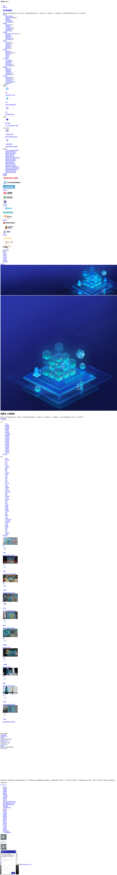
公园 (6, 480)
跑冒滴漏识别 (8, 24)
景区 (6, 478)
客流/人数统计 (8, 39)
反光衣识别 (7, 42)
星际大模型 (5, 806)
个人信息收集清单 (7, 832)
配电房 (6, 515)
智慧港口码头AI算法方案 (10, 172)
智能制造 (5, 23)
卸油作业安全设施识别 (10, 17)
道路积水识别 (8, 68)
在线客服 (2, 737)
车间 (6, 502)
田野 (6, 477)
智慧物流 (7, 447)
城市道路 (7, 459)
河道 (6, 528)
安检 (6, 484)
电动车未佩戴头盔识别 (10, 81)
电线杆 (6, 505)
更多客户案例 (6, 250)
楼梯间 (6, 525)
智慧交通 (5, 76)
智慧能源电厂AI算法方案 (11, 166)
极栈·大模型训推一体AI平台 (9, 803)
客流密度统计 (8, 35)
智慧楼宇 (7, 445)
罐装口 (6, 507)
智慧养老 (7, 450)
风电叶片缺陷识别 (9, 16)
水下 (6, 531)
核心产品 (5, 800)
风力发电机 (7, 521)
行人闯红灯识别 (8, 80)
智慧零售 (5, 32)
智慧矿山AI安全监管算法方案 (12, 167)
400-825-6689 (7, 741)
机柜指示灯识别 (8, 30)
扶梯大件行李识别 (9, 38)
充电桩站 (7, 487)
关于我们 (5, 825)
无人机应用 (5, 58)
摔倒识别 (7, 54)
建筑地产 (5, 41)
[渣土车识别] (10, 601)
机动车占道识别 (8, 78)
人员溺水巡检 (8, 60)
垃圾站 (6, 518)
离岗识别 (7, 51)
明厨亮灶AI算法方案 (9, 156)
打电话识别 (4, 701)
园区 (6, 470)
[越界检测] (10, 618)
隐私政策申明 (6, 830)
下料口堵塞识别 (8, 27)
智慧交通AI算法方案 (9, 154)
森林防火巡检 (8, 62)
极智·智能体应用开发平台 (8, 804)
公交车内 (7, 490)
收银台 (6, 534)
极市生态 (5, 254)
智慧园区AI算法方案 (9, 162)
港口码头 (7, 472)
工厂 (6, 461)
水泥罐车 (7, 510)
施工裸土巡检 (8, 64)
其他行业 (7, 452)
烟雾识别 (7, 48)
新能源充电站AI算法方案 (10, 170)
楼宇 (6, 464)
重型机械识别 (8, 46)
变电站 (6, 506)
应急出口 (7, 522)
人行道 (6, 497)
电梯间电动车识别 (9, 52)
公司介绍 (5, 257)
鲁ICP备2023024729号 (26, 864)
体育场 (6, 474)
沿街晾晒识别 (8, 71)
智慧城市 (5, 175)
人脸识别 (7, 55)
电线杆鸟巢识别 (8, 20)
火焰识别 (7, 45)
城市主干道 (7, 491)
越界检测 (4, 625)
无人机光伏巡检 (8, 65)
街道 (6, 500)
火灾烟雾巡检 (8, 61)
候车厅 (6, 488)
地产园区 (5, 205)
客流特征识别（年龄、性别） (11, 33)
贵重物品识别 (8, 36)
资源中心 (5, 820)
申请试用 (2, 745)
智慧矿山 (7, 431)
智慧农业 (7, 451)
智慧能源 (5, 14)
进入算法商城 (7, 10)
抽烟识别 (4, 683)
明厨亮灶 (7, 436)
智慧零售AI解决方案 (10, 160)
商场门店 (7, 483)
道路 (6, 494)
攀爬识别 (7, 57)
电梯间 (6, 526)
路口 (6, 493)
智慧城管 (5, 67)
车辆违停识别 (8, 77)
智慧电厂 (7, 448)
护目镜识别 (7, 26)
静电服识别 (7, 19)
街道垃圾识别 (8, 74)
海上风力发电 (8, 519)
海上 (6, 471)
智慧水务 (7, 441)
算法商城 (5, 787)
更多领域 (5, 819)
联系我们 (5, 258)
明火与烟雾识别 (8, 22)
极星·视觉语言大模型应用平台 (9, 801)
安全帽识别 (7, 43)
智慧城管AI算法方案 (10, 151)
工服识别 (4, 552)
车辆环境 (7, 499)
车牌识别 (7, 83)
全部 (6, 423)
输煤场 (6, 509)
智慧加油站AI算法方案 (10, 163)
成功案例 (5, 809)
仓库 (6, 512)
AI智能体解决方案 (7, 807)
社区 (6, 481)
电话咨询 (2, 741)
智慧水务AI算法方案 (10, 153)
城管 (6, 468)
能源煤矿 (5, 220)
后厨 (6, 513)
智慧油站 (7, 442)
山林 (6, 475)
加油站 (6, 486)
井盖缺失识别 (8, 70)
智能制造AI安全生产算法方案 (12, 157)
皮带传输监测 (8, 29)
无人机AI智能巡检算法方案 (12, 150)
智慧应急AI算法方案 (10, 159)
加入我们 (5, 260)
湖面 (6, 529)
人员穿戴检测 (5, 664)
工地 (6, 462)
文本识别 (7, 532)
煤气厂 (6, 503)
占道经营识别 (8, 73)
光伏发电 (7, 467)
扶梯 (6, 524)
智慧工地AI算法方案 (10, 165)
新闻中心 (5, 253)
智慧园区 (5, 49)
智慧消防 (7, 444)
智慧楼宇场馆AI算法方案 (11, 169)
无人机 (6, 465)
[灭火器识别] (10, 712)
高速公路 (7, 496)
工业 (6, 516)
